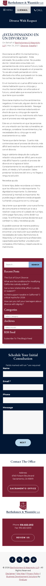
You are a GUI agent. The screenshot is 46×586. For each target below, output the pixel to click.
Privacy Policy (32, 573)
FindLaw (23, 580)
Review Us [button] (23, 537)
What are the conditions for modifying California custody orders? (22, 282)
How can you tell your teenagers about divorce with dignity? (23, 302)
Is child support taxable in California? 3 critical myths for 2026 (22, 296)
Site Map (21, 573)
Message (8, 407)
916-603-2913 (26, 525)
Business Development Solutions (21, 576)
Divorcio (24, 46)
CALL (39, 10)
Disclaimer (10, 573)
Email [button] (24, 10)
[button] (43, 568)
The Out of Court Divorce (16, 278)
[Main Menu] (7, 9)
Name (6, 368)
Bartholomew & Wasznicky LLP (24, 567)
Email (7, 381)
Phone (6, 394)
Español (33, 46)
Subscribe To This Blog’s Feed (18, 338)
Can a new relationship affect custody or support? (22, 289)
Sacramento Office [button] (23, 488)
